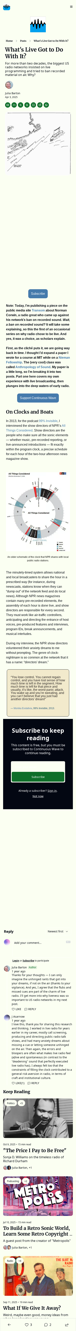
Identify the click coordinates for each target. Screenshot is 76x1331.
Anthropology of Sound (32, 367)
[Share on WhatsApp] (46, 105)
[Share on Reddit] (39, 105)
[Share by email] (7, 105)
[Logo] (6, 6)
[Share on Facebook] (14, 105)
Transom (38, 310)
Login (15, 960)
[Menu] (71, 6)
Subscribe (38, 777)
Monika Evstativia (23, 708)
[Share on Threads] (27, 105)
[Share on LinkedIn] (33, 105)
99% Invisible (48, 421)
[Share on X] (20, 105)
